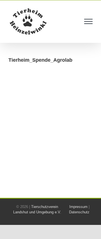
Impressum (78, 207)
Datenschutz (79, 212)
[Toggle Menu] (88, 21)
